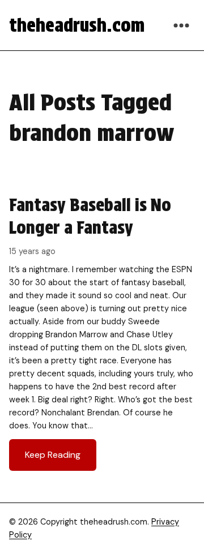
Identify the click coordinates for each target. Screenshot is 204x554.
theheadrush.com (76, 25)
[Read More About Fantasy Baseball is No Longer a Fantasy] (102, 332)
